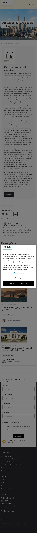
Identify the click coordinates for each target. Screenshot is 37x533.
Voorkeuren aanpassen (18, 273)
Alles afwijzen (18, 278)
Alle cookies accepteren (18, 283)
